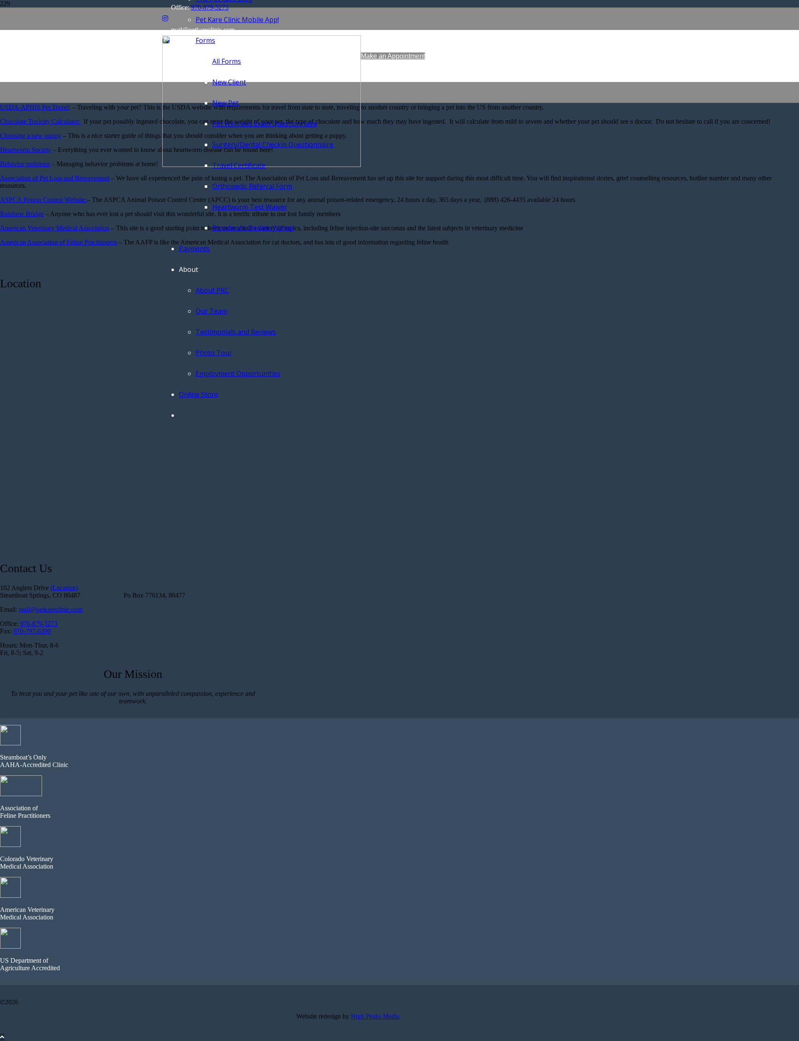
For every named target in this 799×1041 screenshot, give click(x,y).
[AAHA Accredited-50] (10, 743)
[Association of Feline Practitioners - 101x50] (21, 793)
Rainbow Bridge (22, 213)
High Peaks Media (375, 1016)
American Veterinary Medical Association (54, 228)
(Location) (64, 587)
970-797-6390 (32, 631)
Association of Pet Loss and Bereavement (54, 178)
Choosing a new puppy (30, 135)
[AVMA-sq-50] (10, 895)
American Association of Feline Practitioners (58, 242)
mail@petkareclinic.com (50, 609)
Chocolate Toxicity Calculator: (40, 121)
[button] (2, 1037)
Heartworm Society (25, 149)
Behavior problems (25, 163)
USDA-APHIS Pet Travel (34, 107)
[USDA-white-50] (10, 946)
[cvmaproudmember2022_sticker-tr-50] (10, 844)
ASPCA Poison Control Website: (43, 199)
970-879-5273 (38, 623)
